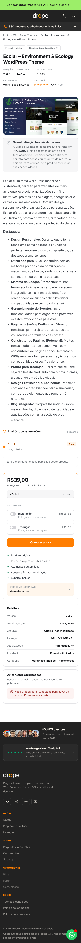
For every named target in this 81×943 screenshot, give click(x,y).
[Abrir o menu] (6, 16)
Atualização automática (42, 48)
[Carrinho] (64, 16)
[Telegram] (16, 801)
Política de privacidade (16, 914)
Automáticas (62, 645)
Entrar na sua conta (36, 695)
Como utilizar (11, 853)
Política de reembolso (16, 908)
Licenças (8, 832)
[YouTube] (35, 801)
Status (7, 819)
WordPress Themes (25, 35)
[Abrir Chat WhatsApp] (71, 934)
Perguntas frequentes (16, 847)
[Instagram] (26, 801)
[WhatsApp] (7, 801)
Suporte (8, 859)
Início (6, 35)
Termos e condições (15, 901)
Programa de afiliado (15, 826)
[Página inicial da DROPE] (40, 16)
